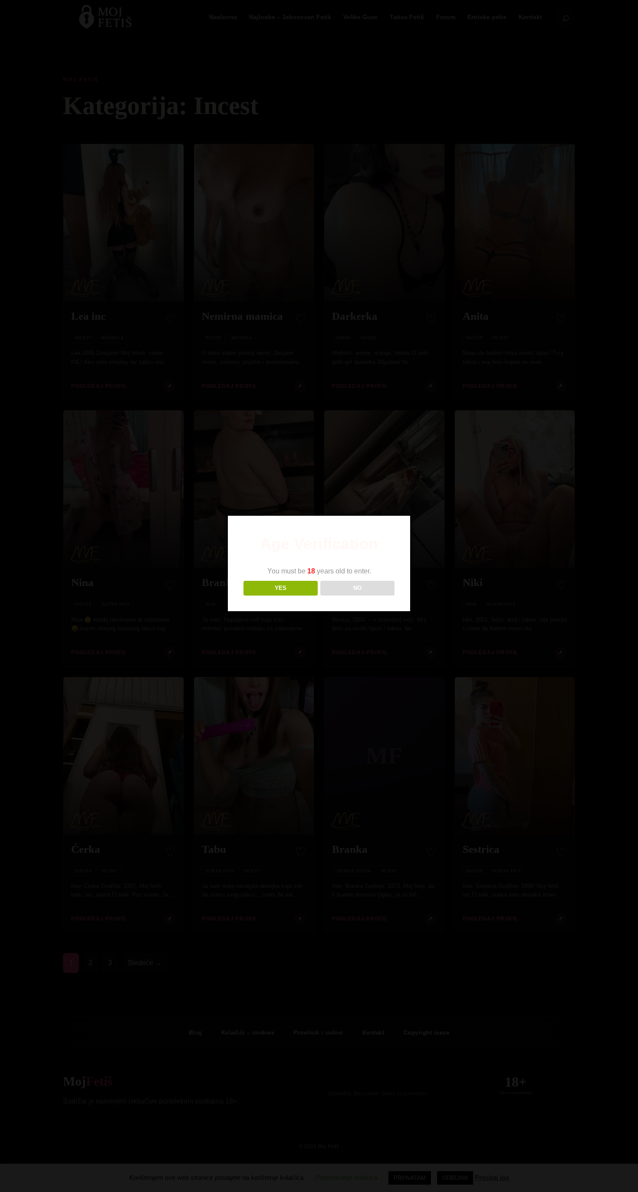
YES (280, 588)
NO (357, 588)
